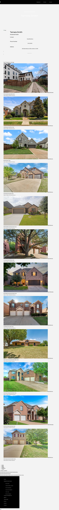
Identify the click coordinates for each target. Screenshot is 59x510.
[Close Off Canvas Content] (0, 509)
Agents (3, 466)
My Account (3, 468)
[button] (58, 2)
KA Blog (3, 467)
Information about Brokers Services (5, 473)
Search (3, 465)
